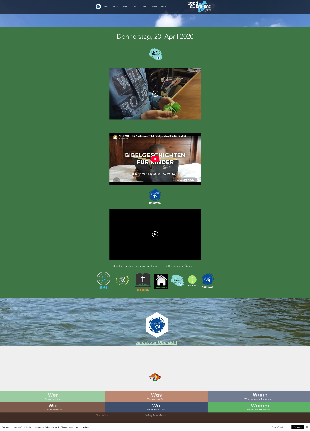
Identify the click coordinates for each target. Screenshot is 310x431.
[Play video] (155, 94)
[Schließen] (307, 427)
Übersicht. (190, 265)
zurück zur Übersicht (156, 342)
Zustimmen (298, 427)
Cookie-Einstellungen (280, 427)
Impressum (155, 417)
